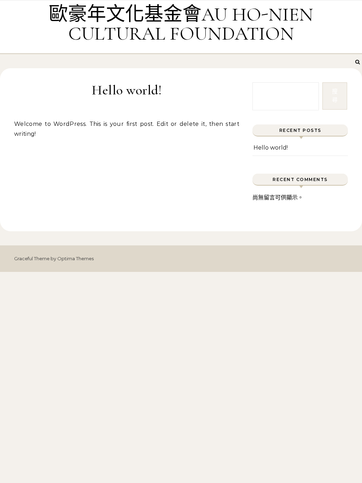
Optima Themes (75, 258)
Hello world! (270, 147)
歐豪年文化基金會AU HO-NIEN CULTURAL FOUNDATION (181, 24)
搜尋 (335, 96)
